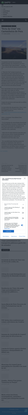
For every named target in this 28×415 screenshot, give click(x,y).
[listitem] (14, 204)
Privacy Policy (22, 236)
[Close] (25, 178)
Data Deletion (6, 236)
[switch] (22, 208)
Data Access (14, 236)
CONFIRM (8, 231)
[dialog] (14, 207)
